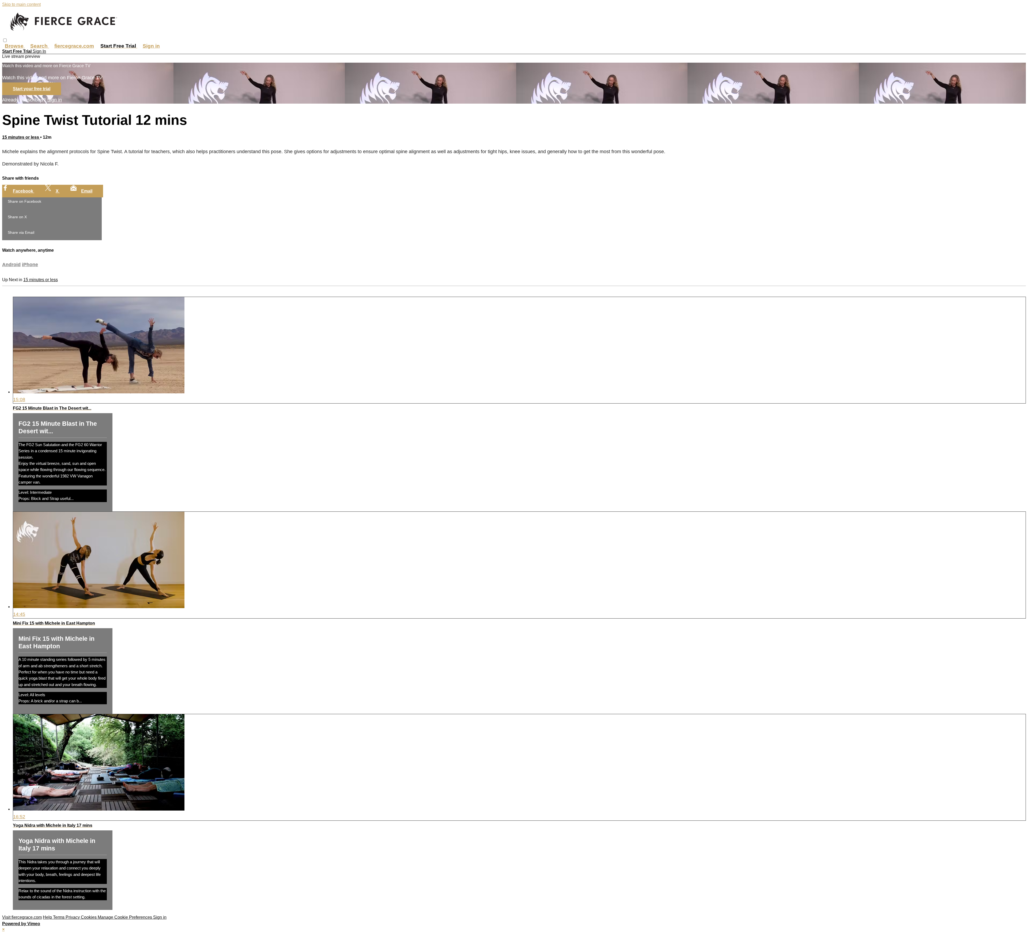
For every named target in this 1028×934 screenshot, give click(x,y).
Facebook (23, 191)
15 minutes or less (21, 137)
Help (48, 917)
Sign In (39, 51)
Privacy (73, 917)
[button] (5, 40)
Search (39, 46)
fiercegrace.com (74, 46)
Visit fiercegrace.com (22, 917)
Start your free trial (31, 88)
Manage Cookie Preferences (125, 917)
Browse (15, 46)
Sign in (151, 46)
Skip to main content (21, 4)
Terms (59, 917)
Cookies (89, 917)
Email (86, 191)
